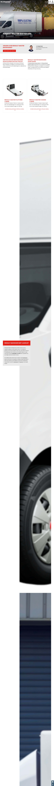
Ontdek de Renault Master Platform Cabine (14, 109)
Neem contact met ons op (9, 50)
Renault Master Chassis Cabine (38, 103)
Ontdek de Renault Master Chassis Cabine (39, 109)
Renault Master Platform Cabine (13, 103)
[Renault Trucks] (52, 1)
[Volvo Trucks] (49, 1)
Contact (52, 782)
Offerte (52, 784)
